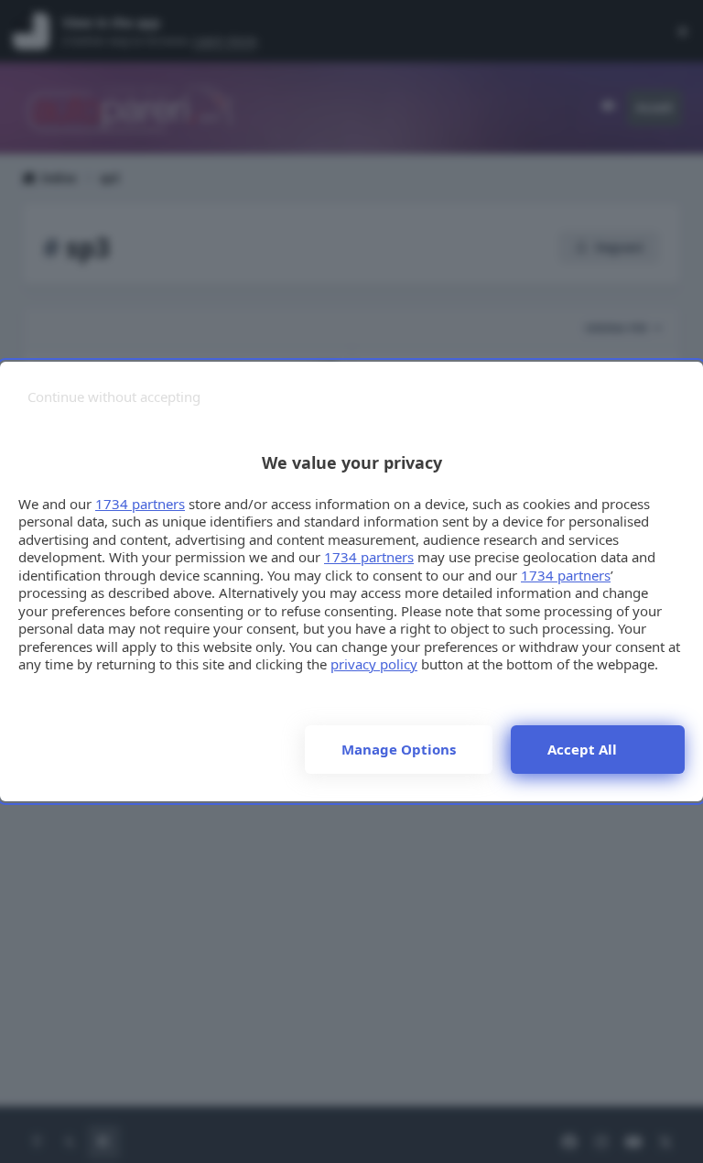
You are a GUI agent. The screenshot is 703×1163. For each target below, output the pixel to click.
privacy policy (373, 664)
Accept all (582, 749)
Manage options (398, 749)
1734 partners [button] (140, 504)
